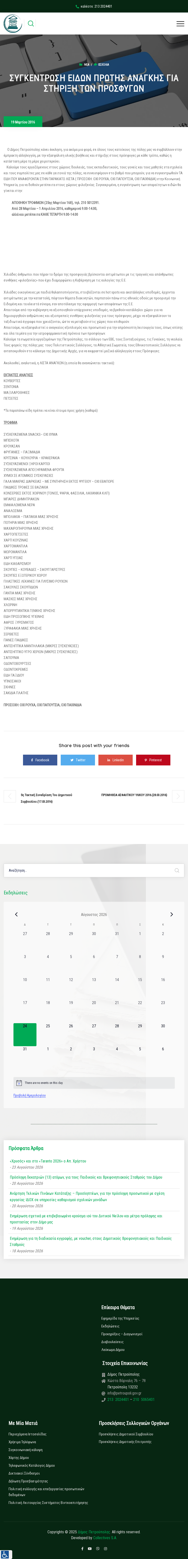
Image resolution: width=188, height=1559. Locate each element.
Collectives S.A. (105, 1538)
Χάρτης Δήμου (19, 1457)
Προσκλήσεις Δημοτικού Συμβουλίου (126, 1434)
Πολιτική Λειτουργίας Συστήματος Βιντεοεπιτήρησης (48, 1502)
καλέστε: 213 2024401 (96, 6)
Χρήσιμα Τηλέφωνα (22, 1442)
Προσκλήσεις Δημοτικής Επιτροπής (125, 1442)
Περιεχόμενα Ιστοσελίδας (28, 1434)
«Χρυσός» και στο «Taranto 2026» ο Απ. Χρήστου (48, 1161)
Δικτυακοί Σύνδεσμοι (24, 1473)
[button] (6, 1554)
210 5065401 (143, 1399)
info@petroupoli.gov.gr (124, 1393)
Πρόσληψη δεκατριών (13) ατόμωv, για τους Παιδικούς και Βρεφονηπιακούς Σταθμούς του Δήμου (86, 1177)
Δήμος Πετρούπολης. (94, 1532)
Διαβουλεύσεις (112, 1342)
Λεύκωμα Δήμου (113, 1350)
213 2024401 (118, 1399)
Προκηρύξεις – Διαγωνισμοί (121, 1334)
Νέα (86, 64)
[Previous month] (16, 914)
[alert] (94, 1083)
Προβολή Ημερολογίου (29, 1095)
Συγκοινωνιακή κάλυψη (26, 1450)
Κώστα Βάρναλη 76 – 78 (126, 1380)
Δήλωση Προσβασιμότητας (28, 1481)
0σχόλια (103, 64)
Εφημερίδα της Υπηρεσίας (120, 1318)
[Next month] (172, 914)
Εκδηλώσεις (110, 1326)
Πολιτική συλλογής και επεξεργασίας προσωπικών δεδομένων (46, 1492)
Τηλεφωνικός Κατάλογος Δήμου (32, 1465)
